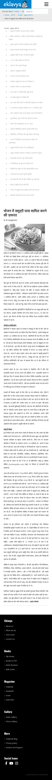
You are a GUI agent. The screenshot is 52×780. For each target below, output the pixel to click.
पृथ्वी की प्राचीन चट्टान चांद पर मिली (22, 31)
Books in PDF (11, 661)
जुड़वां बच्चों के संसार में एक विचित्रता (22, 147)
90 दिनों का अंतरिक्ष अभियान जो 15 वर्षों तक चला (26, 108)
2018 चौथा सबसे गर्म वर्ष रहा (19, 60)
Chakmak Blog (11, 739)
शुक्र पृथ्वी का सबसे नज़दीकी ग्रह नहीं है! (23, 44)
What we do (11, 630)
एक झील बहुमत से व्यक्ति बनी (19, 97)
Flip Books (10, 656)
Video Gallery (11, 717)
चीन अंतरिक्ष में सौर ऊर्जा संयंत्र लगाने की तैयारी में (26, 113)
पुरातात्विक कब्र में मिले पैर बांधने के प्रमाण (23, 118)
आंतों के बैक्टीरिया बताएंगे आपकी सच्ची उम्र (24, 129)
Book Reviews (12, 665)
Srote (8, 695)
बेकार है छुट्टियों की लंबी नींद (19, 184)
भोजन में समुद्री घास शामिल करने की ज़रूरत (24, 190)
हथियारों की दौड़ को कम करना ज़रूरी (22, 195)
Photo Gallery (11, 721)
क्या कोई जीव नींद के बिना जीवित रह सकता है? (25, 179)
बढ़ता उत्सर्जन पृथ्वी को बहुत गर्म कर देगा (23, 49)
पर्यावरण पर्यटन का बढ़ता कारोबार (20, 86)
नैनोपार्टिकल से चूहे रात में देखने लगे (21, 163)
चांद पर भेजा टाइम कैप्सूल (18, 65)
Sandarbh (10, 691)
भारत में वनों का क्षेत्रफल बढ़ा (19, 76)
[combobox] (36, 11)
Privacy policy (11, 743)
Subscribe (10, 699)
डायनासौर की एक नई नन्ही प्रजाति (21, 158)
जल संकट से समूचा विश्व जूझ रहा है (21, 92)
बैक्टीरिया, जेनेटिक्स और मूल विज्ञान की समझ (24, 134)
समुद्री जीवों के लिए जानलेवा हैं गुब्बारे (22, 55)
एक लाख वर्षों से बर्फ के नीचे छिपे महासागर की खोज (26, 102)
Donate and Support (14, 747)
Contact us (10, 639)
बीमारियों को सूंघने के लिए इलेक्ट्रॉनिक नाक (24, 168)
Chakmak (9, 687)
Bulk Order (10, 669)
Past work (10, 634)
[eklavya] (16, 4)
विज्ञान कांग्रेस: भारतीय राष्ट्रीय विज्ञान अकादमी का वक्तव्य (26, 38)
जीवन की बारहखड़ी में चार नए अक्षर (21, 123)
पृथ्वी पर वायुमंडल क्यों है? (18, 71)
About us (9, 626)
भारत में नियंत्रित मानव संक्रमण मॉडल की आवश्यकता (23, 141)
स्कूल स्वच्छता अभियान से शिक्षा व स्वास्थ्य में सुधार (26, 153)
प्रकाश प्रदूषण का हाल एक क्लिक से (22, 81)
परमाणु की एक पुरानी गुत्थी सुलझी (20, 174)
